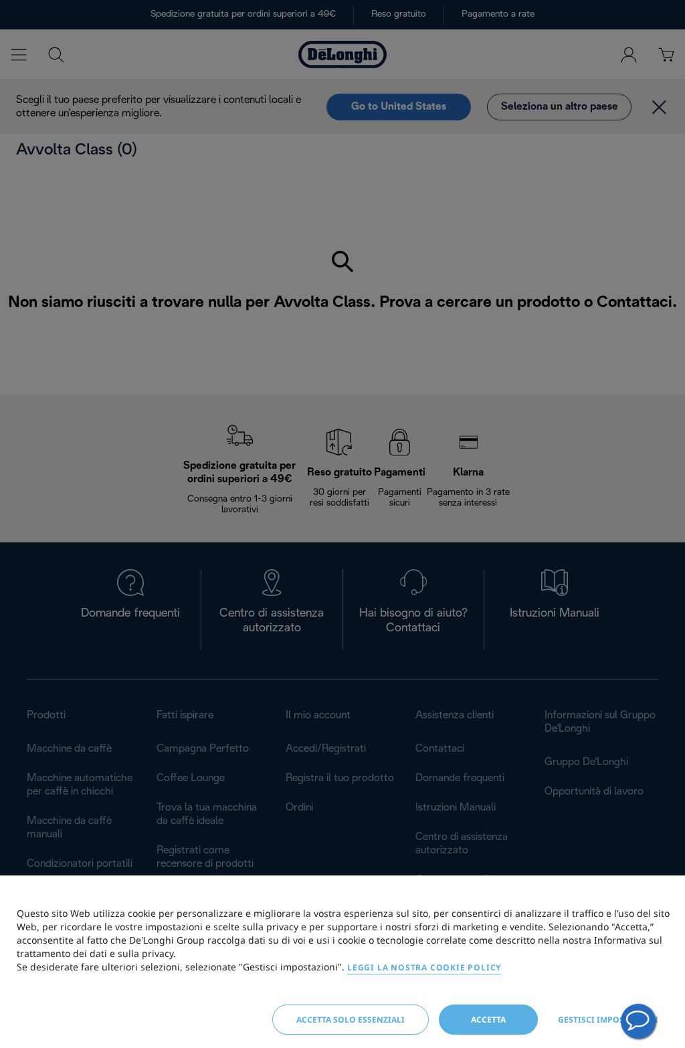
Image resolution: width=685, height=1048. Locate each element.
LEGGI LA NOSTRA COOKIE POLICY (424, 967)
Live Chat (638, 1021)
